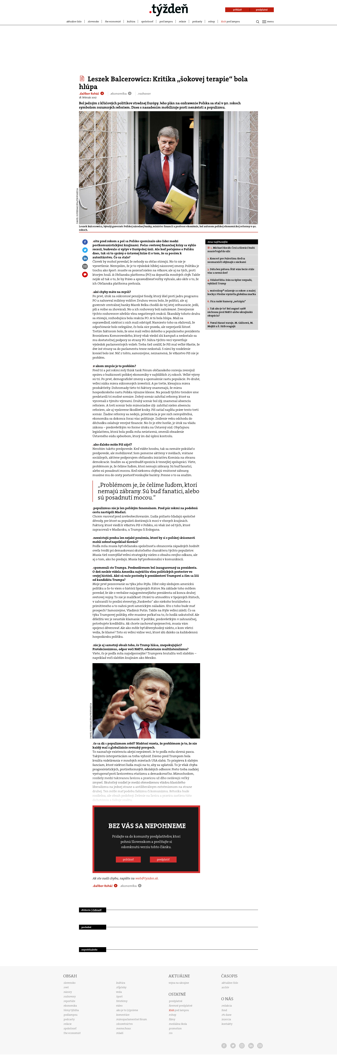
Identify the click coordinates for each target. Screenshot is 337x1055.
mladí (119, 1033)
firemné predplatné (180, 1005)
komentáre (123, 1015)
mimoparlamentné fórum (131, 1019)
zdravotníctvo (124, 1024)
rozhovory (70, 996)
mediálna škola (178, 1024)
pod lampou (166, 21)
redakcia (227, 1005)
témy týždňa (71, 1010)
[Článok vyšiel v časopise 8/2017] (82, 78)
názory (68, 992)
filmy (172, 1019)
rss (171, 1033)
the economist (113, 21)
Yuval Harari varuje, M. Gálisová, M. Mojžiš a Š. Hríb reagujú (230, 324)
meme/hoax (123, 1028)
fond (224, 1010)
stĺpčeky (121, 987)
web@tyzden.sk (146, 878)
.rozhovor (144, 94)
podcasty (197, 21)
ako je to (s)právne (127, 1010)
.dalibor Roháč (89, 94)
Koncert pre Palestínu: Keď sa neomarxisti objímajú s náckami (226, 260)
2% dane (227, 1015)
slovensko (93, 21)
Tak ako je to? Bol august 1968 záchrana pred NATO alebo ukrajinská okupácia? (230, 312)
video (119, 1005)
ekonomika (70, 1005)
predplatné (175, 1001)
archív (225, 987)
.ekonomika (118, 94)
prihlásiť (128, 859)
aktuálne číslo (74, 21)
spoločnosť (147, 21)
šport (119, 996)
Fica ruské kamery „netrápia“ (226, 301)
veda (119, 992)
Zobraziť (96, 910)
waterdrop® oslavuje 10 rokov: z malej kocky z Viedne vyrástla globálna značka (231, 292)
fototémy (121, 1001)
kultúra (131, 21)
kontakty (227, 1024)
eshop (211, 21)
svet (66, 987)
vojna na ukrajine (179, 983)
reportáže (69, 1001)
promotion (175, 1028)
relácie (182, 21)
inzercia (226, 1019)
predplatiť (163, 859)
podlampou (70, 1015)
